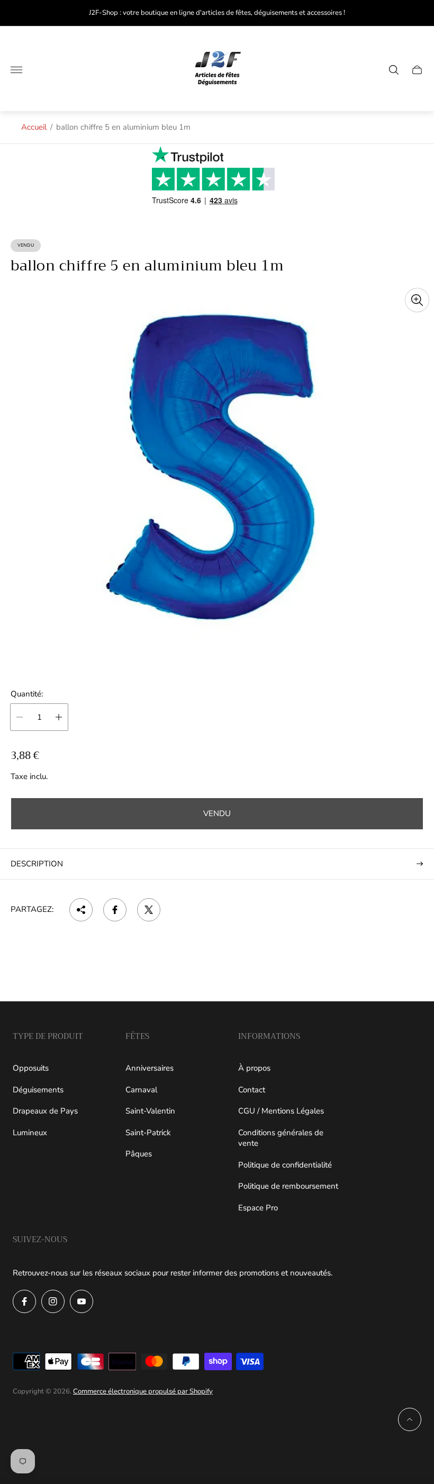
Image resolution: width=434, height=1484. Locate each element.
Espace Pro (258, 1207)
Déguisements (38, 1089)
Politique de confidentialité (285, 1165)
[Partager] (81, 909)
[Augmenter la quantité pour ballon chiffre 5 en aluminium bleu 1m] (59, 717)
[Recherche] (393, 70)
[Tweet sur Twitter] (148, 909)
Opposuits (31, 1068)
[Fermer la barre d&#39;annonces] (417, 13)
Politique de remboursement (288, 1186)
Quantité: (27, 694)
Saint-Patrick (148, 1132)
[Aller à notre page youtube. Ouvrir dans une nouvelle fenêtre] (81, 1301)
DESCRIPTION (37, 863)
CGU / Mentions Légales (281, 1111)
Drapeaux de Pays (45, 1111)
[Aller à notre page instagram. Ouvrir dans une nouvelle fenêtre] (53, 1301)
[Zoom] (417, 300)
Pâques (138, 1153)
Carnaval (141, 1089)
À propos (254, 1068)
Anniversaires (149, 1068)
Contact (251, 1089)
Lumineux (30, 1132)
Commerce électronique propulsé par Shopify (143, 1391)
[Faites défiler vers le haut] (409, 1419)
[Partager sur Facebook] (114, 909)
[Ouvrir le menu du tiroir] (16, 70)
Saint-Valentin (150, 1111)
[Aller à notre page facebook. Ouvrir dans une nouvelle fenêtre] (24, 1301)
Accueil (34, 127)
